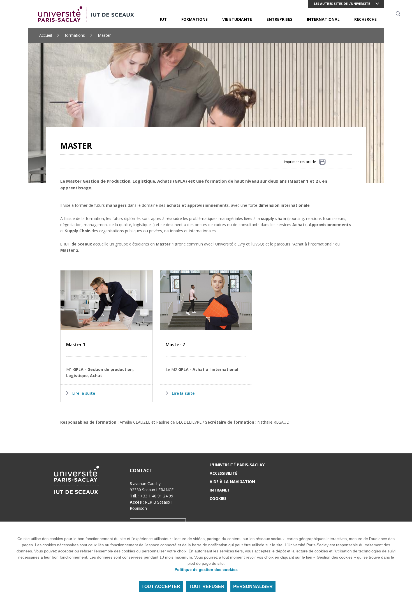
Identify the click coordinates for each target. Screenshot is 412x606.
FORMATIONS (194, 19)
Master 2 (175, 344)
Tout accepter (161, 586)
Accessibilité (223, 473)
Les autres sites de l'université (342, 3)
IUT (163, 19)
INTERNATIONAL (323, 19)
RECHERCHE (365, 19)
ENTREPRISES (279, 19)
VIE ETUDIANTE (237, 19)
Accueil (45, 35)
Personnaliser (253, 586)
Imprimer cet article (300, 161)
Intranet (220, 490)
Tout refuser (206, 586)
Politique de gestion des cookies (206, 569)
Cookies (218, 498)
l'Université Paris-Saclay (237, 464)
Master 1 (75, 344)
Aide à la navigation (232, 481)
